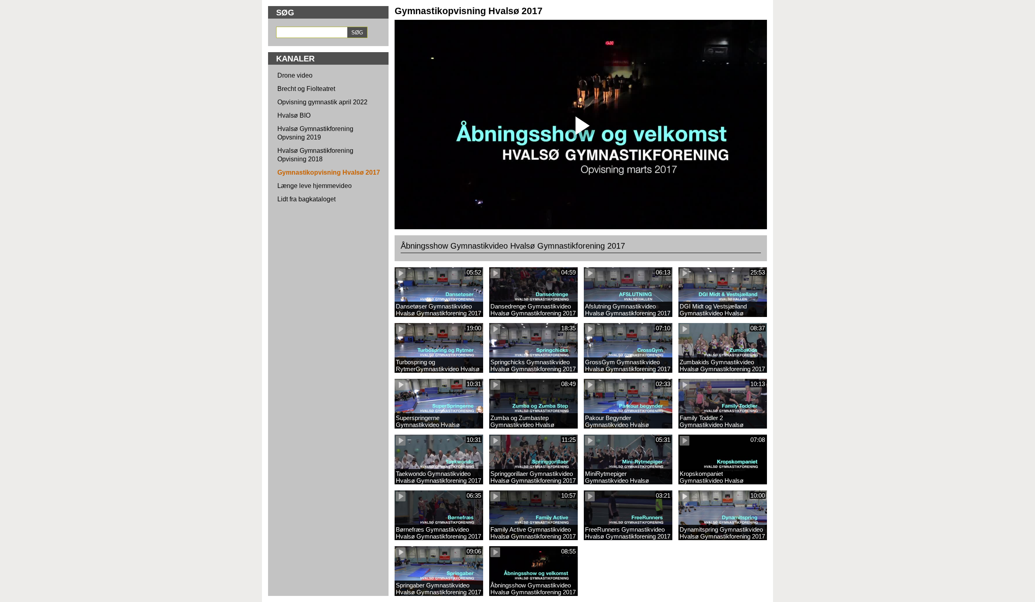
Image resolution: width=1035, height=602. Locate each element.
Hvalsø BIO (293, 115)
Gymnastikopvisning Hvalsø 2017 (328, 172)
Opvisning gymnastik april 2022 (322, 102)
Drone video (295, 75)
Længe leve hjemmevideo (314, 185)
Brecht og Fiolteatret (306, 88)
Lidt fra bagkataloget (306, 199)
